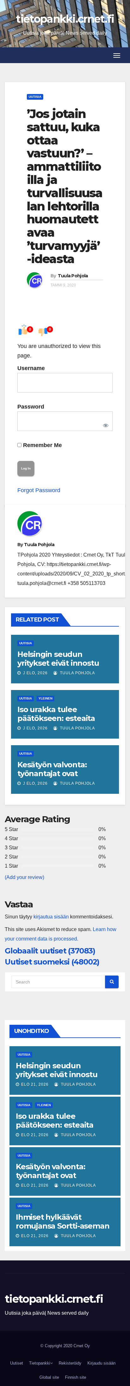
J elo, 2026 (35, 673)
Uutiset (16, 1363)
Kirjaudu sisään (101, 1363)
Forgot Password (38, 490)
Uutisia (35, 96)
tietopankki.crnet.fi (65, 19)
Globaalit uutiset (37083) (50, 950)
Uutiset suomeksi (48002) (52, 961)
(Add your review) (24, 877)
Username (31, 368)
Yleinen (45, 698)
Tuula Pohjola (73, 276)
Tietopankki (39, 1363)
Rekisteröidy (70, 1363)
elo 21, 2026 (35, 1084)
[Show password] (104, 424)
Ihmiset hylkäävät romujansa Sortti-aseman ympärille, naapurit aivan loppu (62, 1230)
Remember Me (41, 445)
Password (30, 407)
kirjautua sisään (51, 916)
